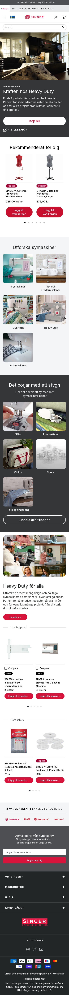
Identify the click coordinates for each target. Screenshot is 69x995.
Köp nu (34, 121)
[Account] (55, 17)
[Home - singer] (34, 17)
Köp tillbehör (15, 129)
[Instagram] (34, 949)
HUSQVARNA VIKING (29, 8)
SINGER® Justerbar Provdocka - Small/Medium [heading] (16, 193)
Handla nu (15, 617)
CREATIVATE (47, 8)
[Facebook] (28, 949)
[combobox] (34, 27)
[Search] (64, 27)
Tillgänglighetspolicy (34, 978)
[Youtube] (41, 949)
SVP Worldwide (56, 973)
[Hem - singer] (34, 922)
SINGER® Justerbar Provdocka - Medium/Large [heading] (47, 193)
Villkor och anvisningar (17, 973)
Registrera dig (34, 860)
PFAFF (14, 8)
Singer (4, 8)
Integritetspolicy (38, 973)
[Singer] (12, 819)
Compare (13, 668)
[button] (64, 17)
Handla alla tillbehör (34, 520)
